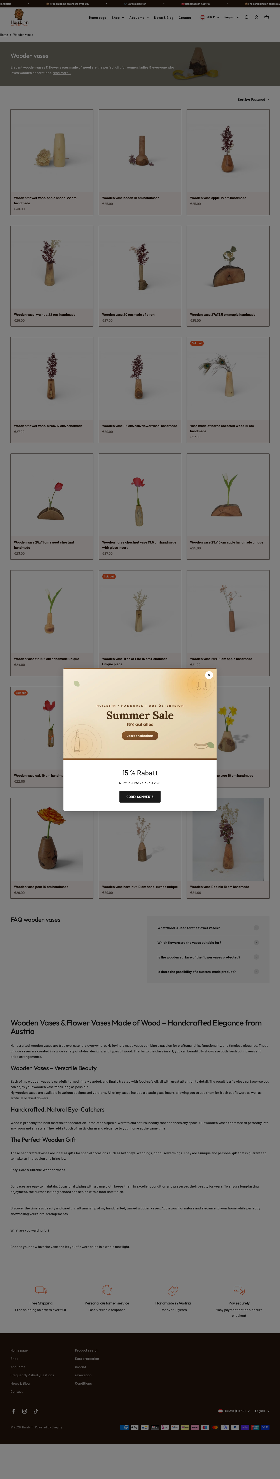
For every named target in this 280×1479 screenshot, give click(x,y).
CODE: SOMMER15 (140, 796)
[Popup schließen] (209, 675)
